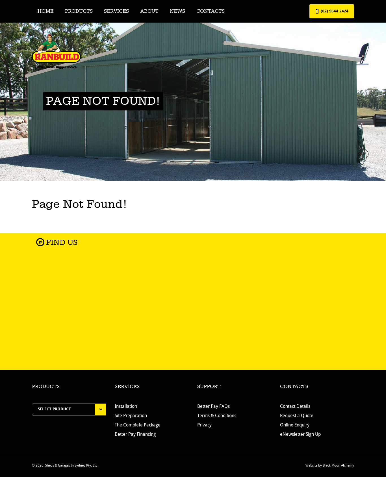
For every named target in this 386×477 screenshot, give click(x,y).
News (177, 11)
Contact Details (295, 406)
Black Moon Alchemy (338, 465)
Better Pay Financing (135, 434)
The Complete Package (138, 425)
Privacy (204, 425)
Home (46, 11)
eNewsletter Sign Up (300, 434)
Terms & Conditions (216, 416)
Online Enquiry (294, 425)
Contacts (210, 11)
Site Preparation (131, 416)
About (149, 11)
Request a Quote (296, 416)
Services (116, 11)
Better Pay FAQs (213, 406)
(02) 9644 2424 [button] (334, 11)
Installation (126, 406)
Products (79, 11)
